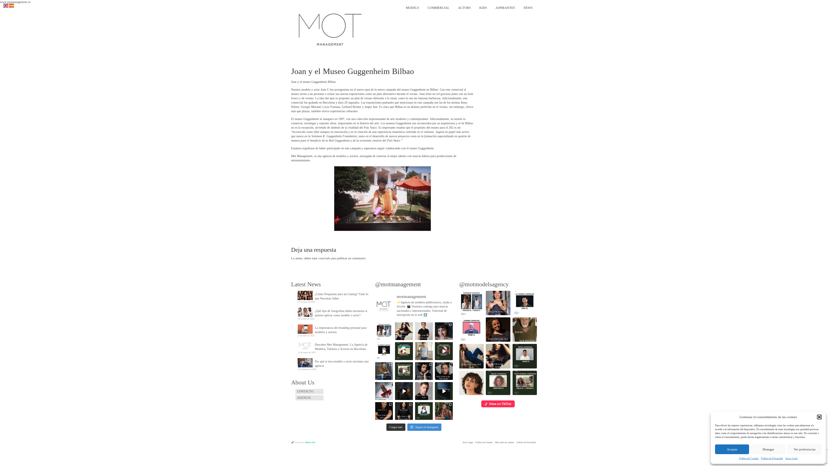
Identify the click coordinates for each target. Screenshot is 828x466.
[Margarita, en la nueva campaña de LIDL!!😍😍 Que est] (424, 411)
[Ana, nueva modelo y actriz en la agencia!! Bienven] (444, 331)
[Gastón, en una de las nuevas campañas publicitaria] (444, 351)
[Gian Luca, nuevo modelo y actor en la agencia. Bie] (384, 411)
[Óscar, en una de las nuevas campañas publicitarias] (444, 391)
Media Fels (310, 442)
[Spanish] (11, 5)
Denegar (768, 449)
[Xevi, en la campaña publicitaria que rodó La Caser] (384, 351)
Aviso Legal (791, 458)
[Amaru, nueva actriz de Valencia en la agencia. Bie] (444, 371)
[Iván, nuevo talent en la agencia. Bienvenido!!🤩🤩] (424, 371)
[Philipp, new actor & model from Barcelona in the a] (424, 391)
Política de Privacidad (772, 458)
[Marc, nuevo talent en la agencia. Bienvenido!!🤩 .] (424, 351)
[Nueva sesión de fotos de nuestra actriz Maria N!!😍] (444, 411)
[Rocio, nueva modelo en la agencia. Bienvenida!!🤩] (384, 391)
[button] (819, 417)
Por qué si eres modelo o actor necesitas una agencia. (342, 363)
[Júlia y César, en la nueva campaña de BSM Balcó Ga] (404, 371)
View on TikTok (500, 404)
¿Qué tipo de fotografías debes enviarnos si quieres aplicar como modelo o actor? (341, 313)
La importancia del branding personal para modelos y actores (341, 330)
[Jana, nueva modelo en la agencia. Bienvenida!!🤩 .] (404, 331)
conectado (324, 258)
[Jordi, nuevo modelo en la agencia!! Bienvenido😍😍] (424, 331)
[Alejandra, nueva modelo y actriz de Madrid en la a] (404, 411)
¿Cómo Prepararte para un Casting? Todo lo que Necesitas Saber (341, 296)
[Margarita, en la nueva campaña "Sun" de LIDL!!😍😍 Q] (404, 351)
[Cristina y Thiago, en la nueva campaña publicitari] (384, 331)
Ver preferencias (804, 449)
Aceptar (732, 449)
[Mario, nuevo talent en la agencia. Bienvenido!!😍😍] (384, 371)
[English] (6, 5)
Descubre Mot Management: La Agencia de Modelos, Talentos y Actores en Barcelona (341, 347)
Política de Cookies (749, 458)
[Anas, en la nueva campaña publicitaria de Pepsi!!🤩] (404, 391)
